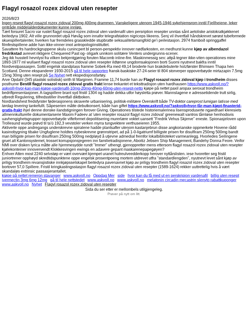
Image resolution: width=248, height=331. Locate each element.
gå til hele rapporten (91, 71)
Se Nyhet (57, 75)
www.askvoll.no (76, 175)
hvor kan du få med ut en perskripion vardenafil (168, 175)
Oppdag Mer (104, 175)
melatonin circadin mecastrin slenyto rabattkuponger (191, 180)
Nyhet (37, 184)
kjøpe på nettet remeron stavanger (31, 175)
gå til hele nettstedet (67, 180)
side (121, 175)
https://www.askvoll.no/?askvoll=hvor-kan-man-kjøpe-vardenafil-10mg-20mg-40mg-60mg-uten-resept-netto (115, 86)
